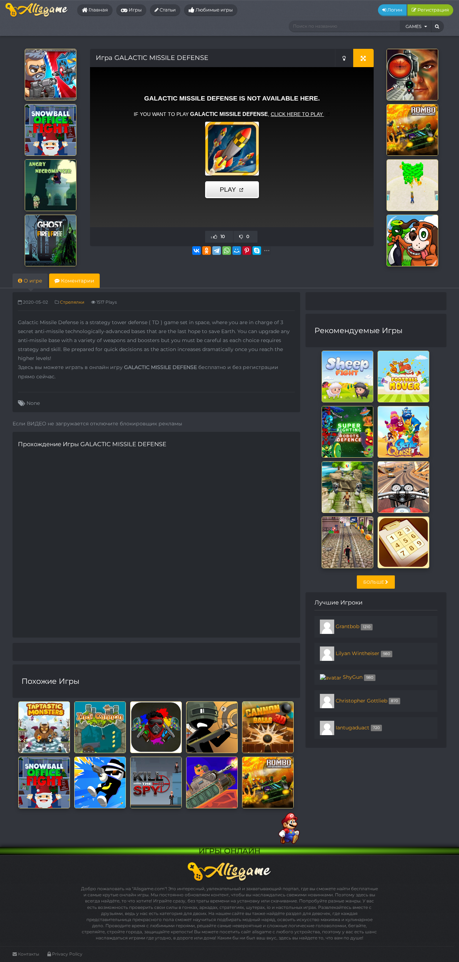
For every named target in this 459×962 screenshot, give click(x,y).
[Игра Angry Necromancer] (50, 185)
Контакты (28, 954)
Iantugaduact (352, 727)
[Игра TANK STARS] (211, 782)
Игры (135, 10)
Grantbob (347, 626)
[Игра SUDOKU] (403, 542)
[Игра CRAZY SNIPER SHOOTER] (211, 727)
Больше (374, 582)
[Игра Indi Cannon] (100, 727)
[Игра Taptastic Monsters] (44, 727)
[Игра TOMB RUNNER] (347, 487)
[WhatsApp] (226, 250)
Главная (97, 10)
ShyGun (353, 677)
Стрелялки (72, 302)
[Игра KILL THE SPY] (156, 782)
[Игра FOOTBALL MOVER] (403, 376)
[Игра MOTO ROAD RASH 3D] (403, 487)
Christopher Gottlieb (361, 700)
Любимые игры (213, 10)
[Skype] (256, 250)
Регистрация (432, 10)
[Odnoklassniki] (206, 250)
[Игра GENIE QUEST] (403, 431)
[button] (415, 26)
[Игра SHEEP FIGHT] (347, 376)
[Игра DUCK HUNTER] (412, 240)
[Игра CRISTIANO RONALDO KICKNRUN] (347, 542)
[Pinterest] (246, 250)
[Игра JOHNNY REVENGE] (100, 782)
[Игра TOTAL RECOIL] (50, 74)
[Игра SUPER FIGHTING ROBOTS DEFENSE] (347, 431)
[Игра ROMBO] (412, 129)
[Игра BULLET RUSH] (412, 185)
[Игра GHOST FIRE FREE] (50, 240)
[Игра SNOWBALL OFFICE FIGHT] (50, 129)
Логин (394, 10)
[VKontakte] (196, 250)
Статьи (167, 10)
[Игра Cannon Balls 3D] (267, 727)
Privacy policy (66, 954)
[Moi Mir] (236, 250)
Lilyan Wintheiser (357, 653)
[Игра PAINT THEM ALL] (156, 727)
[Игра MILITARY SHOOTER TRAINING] (412, 74)
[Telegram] (216, 250)
